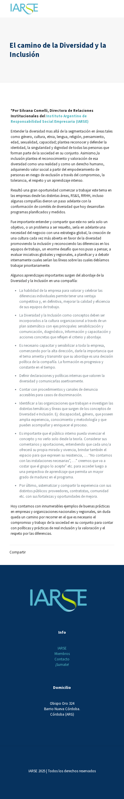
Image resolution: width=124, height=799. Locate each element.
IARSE (62, 648)
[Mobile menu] (116, 9)
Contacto (62, 659)
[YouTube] (62, 779)
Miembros (62, 653)
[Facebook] (47, 779)
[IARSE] (24, 8)
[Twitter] (54, 779)
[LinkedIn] (70, 779)
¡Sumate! (62, 664)
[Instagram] (78, 779)
